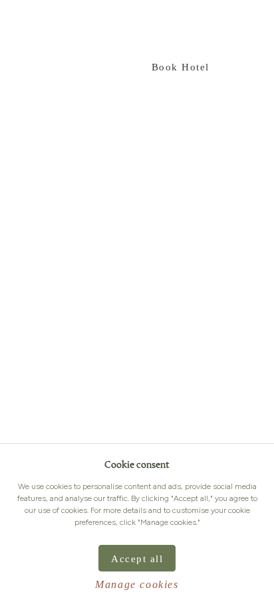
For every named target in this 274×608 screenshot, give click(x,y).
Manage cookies (136, 584)
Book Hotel (180, 67)
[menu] (22, 30)
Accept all (137, 559)
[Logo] (220, 30)
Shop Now (91, 67)
